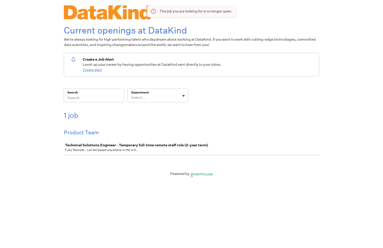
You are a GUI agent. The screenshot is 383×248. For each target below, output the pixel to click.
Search (72, 92)
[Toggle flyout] (183, 96)
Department (140, 92)
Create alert (92, 70)
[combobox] (131, 97)
